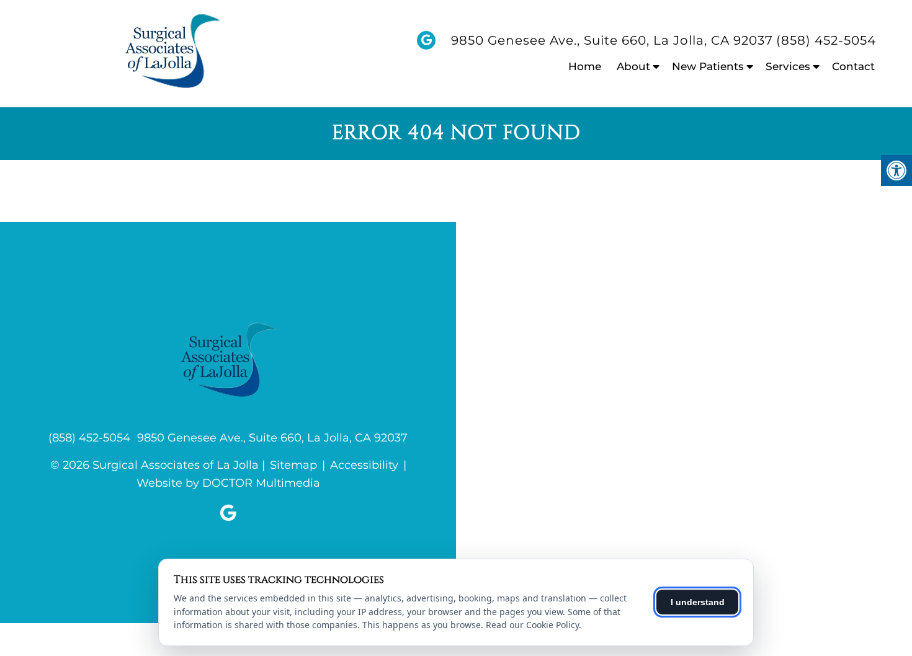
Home (584, 66)
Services (788, 66)
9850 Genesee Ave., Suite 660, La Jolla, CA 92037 (612, 40)
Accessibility (364, 465)
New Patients (708, 66)
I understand (698, 602)
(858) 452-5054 (826, 40)
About (633, 66)
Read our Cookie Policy (532, 625)
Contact (853, 66)
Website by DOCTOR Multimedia (228, 483)
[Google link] (228, 513)
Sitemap (293, 465)
